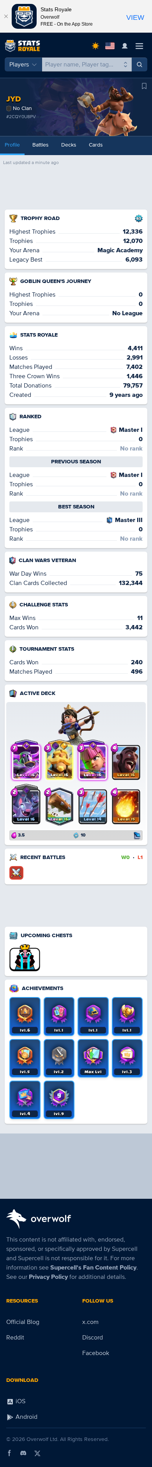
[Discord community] (23, 1453)
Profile (12, 144)
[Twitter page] (37, 1453)
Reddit (15, 1337)
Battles (40, 144)
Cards (96, 144)
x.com (90, 1322)
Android (25, 1417)
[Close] (6, 16)
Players (19, 64)
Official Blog (22, 1322)
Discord (92, 1337)
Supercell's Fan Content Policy (93, 1267)
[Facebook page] (9, 1453)
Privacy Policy (48, 1277)
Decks (68, 144)
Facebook (95, 1353)
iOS (19, 1401)
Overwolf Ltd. (42, 1439)
